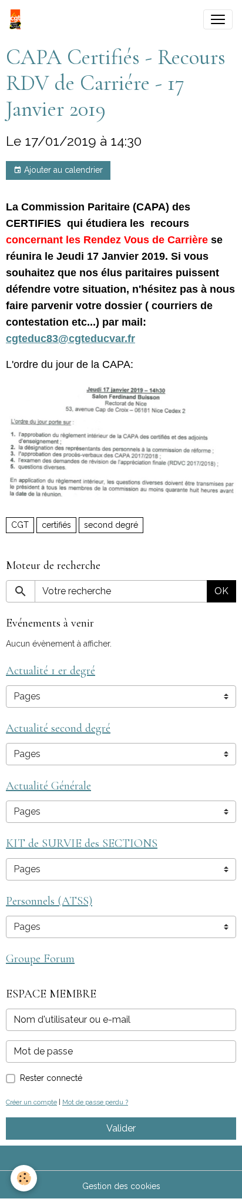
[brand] (17, 19)
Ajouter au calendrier (62, 170)
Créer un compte (31, 1102)
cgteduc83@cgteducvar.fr (70, 338)
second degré (111, 525)
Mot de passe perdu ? (95, 1102)
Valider (121, 1128)
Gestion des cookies (121, 1186)
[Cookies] (24, 1178)
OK (221, 591)
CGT (20, 525)
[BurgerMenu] (218, 19)
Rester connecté (51, 1078)
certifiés (56, 525)
